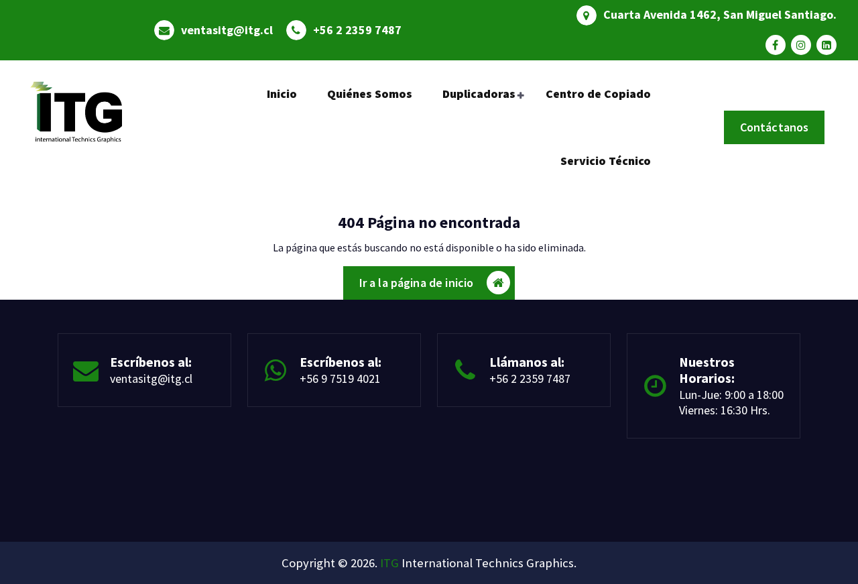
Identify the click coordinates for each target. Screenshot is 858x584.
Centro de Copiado (598, 93)
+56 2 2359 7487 (357, 30)
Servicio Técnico (605, 160)
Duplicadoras (478, 93)
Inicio (282, 93)
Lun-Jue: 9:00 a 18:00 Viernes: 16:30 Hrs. (731, 402)
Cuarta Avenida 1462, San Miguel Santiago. (720, 14)
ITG (389, 563)
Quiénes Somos (369, 93)
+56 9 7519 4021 (340, 378)
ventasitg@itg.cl (227, 30)
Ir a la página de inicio (416, 282)
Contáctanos (774, 127)
